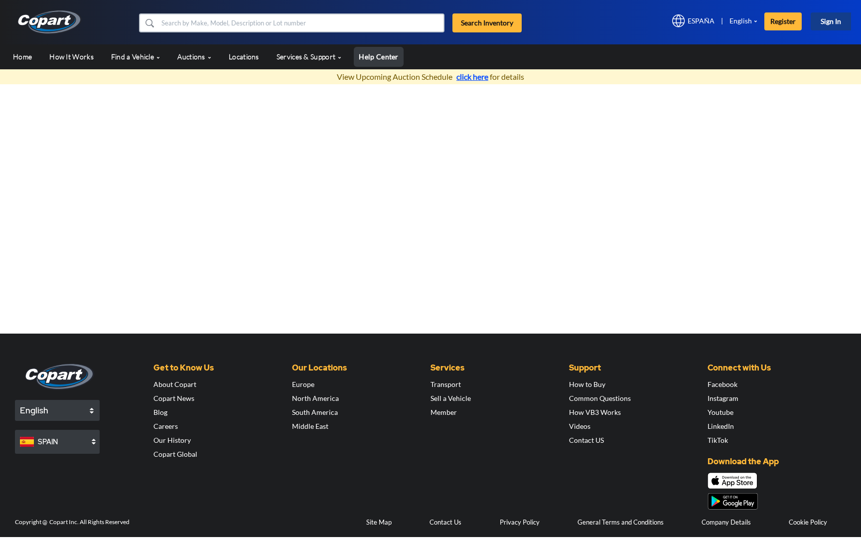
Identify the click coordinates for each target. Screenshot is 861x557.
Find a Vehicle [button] (133, 56)
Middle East (310, 426)
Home (22, 56)
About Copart (174, 384)
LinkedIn (721, 426)
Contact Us (445, 522)
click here (472, 76)
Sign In (831, 21)
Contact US (586, 440)
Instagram (723, 398)
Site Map (379, 522)
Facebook (722, 384)
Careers (165, 426)
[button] (149, 22)
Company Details (726, 522)
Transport (445, 384)
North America (315, 398)
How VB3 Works (595, 412)
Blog (160, 412)
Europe (303, 384)
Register (783, 21)
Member (443, 412)
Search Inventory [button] (487, 22)
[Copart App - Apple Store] (732, 481)
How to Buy (587, 384)
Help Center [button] (378, 56)
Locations (244, 56)
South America (315, 412)
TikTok (718, 440)
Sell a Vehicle (450, 398)
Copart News (173, 398)
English (740, 20)
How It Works (71, 56)
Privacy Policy (520, 522)
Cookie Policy (808, 522)
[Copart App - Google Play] (733, 501)
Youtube (720, 412)
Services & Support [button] (307, 56)
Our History (172, 440)
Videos (579, 426)
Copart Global (175, 454)
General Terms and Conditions (620, 522)
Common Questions (600, 398)
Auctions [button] (192, 56)
